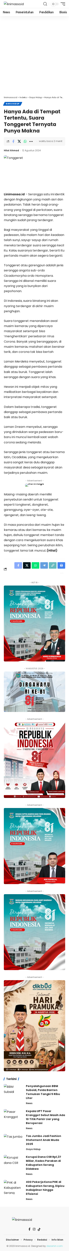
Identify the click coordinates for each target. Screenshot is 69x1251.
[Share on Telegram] (44, 565)
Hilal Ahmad (11, 150)
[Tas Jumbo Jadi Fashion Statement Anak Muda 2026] (13, 1141)
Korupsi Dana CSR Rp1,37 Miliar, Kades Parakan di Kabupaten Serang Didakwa (43, 1163)
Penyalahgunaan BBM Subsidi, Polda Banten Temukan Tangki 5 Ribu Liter (43, 1092)
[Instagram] (34, 1229)
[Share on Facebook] (13, 141)
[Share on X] (19, 141)
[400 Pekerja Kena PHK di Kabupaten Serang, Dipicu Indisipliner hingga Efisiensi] (13, 1187)
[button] (45, 4)
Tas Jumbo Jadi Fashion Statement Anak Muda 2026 (43, 1140)
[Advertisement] (34, 58)
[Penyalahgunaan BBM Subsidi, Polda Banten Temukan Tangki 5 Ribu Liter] (13, 1091)
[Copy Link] (53, 565)
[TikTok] (39, 1229)
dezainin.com (54, 1246)
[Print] (61, 565)
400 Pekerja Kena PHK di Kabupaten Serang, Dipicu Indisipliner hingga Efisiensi (45, 1188)
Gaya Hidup (13, 103)
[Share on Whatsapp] (25, 141)
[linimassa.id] (14, 4)
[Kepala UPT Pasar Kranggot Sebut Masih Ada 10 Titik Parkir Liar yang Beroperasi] (13, 1116)
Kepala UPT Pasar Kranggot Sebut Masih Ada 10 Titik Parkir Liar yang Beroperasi (45, 1117)
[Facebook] (29, 1229)
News (29, 1103)
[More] (31, 141)
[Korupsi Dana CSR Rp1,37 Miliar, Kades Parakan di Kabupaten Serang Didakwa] (13, 1162)
